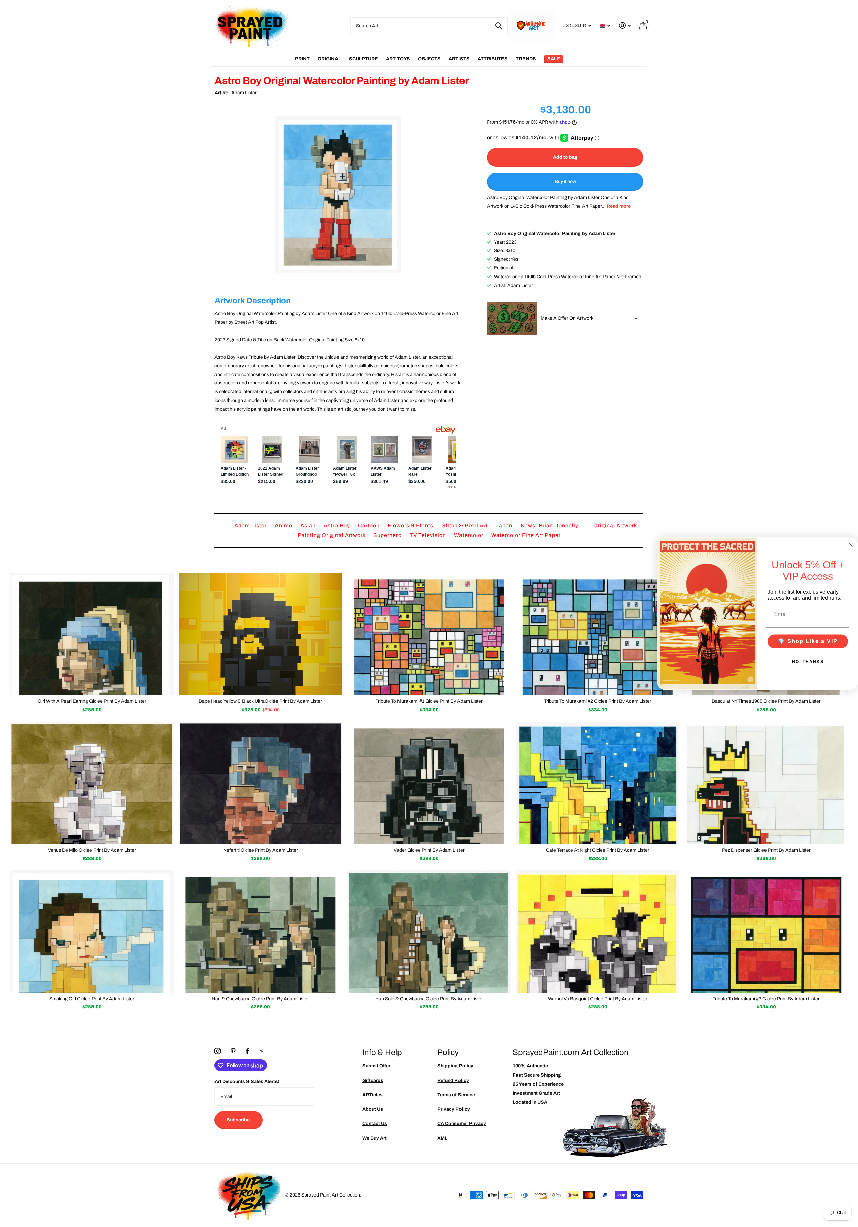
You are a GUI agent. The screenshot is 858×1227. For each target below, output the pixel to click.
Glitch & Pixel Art (465, 525)
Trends (526, 58)
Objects (429, 58)
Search (498, 25)
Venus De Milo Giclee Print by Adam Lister (92, 850)
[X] (261, 1051)
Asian (308, 525)
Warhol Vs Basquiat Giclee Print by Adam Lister (597, 998)
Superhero (388, 535)
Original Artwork (615, 525)
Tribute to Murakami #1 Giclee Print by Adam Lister (429, 701)
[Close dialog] (851, 545)
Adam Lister (244, 92)
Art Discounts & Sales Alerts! (246, 1081)
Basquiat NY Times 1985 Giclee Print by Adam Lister (766, 701)
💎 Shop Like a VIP (808, 641)
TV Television (428, 535)
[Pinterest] (233, 1051)
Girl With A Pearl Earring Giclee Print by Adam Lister (92, 701)
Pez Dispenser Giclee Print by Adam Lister (766, 850)
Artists (459, 58)
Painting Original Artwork (332, 535)
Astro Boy (337, 525)
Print (302, 58)
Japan (505, 525)
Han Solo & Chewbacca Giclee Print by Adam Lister (429, 998)
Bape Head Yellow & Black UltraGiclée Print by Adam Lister (260, 701)
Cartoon (369, 525)
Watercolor (469, 535)
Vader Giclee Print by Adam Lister (429, 850)
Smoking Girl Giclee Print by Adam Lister (91, 998)
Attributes (493, 58)
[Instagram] (217, 1051)
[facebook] (247, 1051)
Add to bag (565, 157)
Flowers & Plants (411, 525)
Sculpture (363, 58)
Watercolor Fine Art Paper (526, 535)
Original (329, 58)
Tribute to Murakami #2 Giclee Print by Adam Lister (597, 701)
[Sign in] (625, 25)
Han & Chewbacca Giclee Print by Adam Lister (260, 998)
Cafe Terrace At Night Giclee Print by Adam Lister (597, 850)
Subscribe (239, 1119)
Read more (619, 206)
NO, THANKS (808, 661)
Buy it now (565, 181)
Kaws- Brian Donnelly (550, 525)
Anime (284, 525)
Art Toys (398, 58)
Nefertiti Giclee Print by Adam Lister (260, 850)
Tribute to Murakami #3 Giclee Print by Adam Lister (766, 998)
